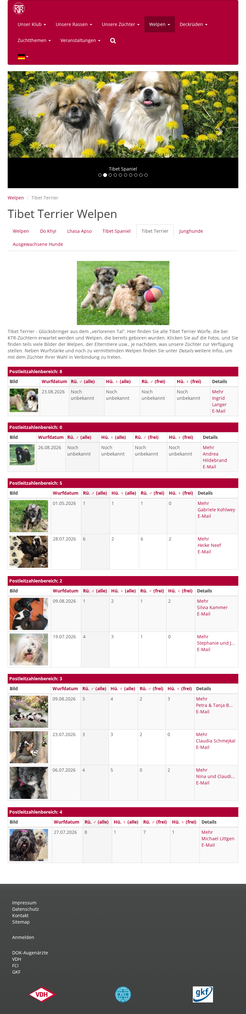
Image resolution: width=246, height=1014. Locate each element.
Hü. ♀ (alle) (118, 381)
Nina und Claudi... (215, 776)
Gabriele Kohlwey (216, 510)
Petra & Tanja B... (214, 705)
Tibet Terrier (158, 233)
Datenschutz (25, 909)
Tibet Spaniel (116, 231)
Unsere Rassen (72, 24)
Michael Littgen (217, 838)
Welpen (158, 24)
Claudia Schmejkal (215, 741)
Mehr (218, 392)
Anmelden (23, 937)
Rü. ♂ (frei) (153, 381)
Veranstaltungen (79, 40)
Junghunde (191, 231)
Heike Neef (209, 545)
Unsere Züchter (119, 24)
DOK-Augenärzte (30, 953)
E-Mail (219, 411)
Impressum (24, 903)
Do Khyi (48, 231)
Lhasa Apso (79, 231)
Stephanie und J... (216, 643)
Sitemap (21, 922)
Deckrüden (192, 24)
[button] (25, 129)
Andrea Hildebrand (215, 457)
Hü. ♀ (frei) (189, 381)
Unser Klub (30, 24)
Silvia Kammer (212, 607)
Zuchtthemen (33, 40)
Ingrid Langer (219, 401)
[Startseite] (21, 8)
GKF (16, 972)
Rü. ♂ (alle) (83, 381)
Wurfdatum (54, 381)
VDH (16, 959)
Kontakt (20, 915)
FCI (15, 965)
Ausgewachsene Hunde (38, 244)
